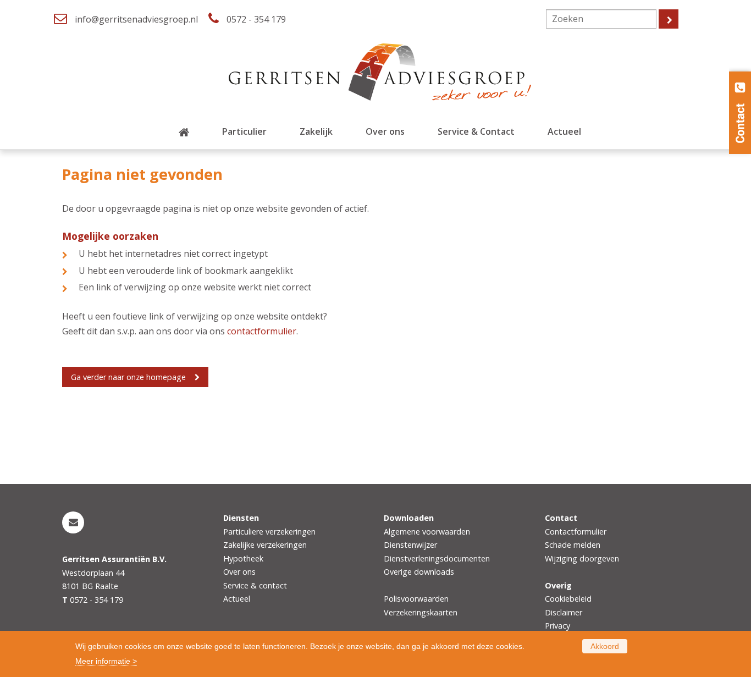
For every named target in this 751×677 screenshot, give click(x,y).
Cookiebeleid (568, 598)
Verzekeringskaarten (420, 612)
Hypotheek (243, 558)
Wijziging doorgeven (582, 558)
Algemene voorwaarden (427, 531)
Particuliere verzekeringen (269, 531)
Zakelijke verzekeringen (265, 545)
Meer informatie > (106, 661)
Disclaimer (563, 612)
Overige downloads (419, 571)
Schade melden (572, 545)
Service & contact (255, 585)
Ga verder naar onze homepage (128, 377)
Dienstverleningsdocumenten (437, 558)
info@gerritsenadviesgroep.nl (136, 19)
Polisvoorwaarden (416, 598)
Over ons (239, 571)
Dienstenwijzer (410, 545)
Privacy (557, 625)
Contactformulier (575, 531)
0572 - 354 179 (256, 19)
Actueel (236, 598)
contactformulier (261, 331)
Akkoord (604, 646)
